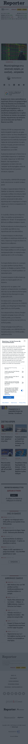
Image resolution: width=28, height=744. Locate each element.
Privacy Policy (22, 402)
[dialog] (14, 372)
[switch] (22, 372)
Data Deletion (5, 402)
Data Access (14, 402)
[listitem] (14, 368)
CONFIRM (8, 397)
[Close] (25, 341)
